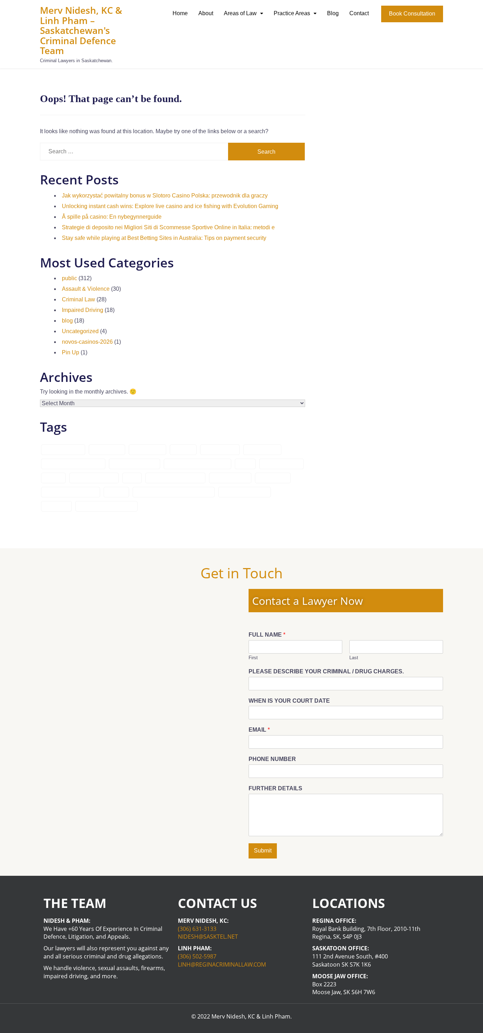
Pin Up (70, 352)
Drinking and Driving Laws (197, 464)
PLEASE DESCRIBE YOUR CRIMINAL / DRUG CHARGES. (326, 671)
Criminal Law (78, 299)
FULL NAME (267, 635)
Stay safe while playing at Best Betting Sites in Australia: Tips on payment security (164, 238)
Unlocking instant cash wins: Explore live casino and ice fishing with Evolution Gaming (170, 206)
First (253, 657)
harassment (273, 478)
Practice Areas (292, 13)
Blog (333, 13)
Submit (263, 851)
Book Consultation (412, 14)
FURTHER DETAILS (275, 788)
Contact (359, 13)
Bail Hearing (107, 450)
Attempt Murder (63, 450)
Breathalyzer (147, 450)
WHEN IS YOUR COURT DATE (289, 701)
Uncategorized (80, 331)
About (205, 13)
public (69, 278)
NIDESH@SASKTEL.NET (208, 936)
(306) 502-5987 (197, 956)
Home (180, 13)
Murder (116, 492)
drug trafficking (230, 478)
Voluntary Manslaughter (106, 506)
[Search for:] (134, 151)
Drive (245, 464)
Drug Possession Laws (175, 478)
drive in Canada (281, 464)
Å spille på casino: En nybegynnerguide (112, 217)
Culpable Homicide (135, 464)
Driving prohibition (94, 478)
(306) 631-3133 (197, 929)
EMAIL (259, 730)
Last (353, 657)
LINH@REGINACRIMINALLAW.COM (222, 964)
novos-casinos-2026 (87, 342)
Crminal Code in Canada (73, 464)
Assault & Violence (86, 289)
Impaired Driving (82, 310)
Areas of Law (240, 13)
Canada (183, 450)
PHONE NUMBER (272, 759)
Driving (53, 478)
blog (67, 321)
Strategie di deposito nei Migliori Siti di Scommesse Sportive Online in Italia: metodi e (168, 227)
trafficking (56, 506)
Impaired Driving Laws (70, 492)
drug (132, 478)
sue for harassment (244, 492)
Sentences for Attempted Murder (173, 492)
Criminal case (220, 450)
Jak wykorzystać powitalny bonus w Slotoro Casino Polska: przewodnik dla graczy (165, 196)
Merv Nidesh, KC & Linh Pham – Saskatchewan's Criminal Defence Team (81, 30)
